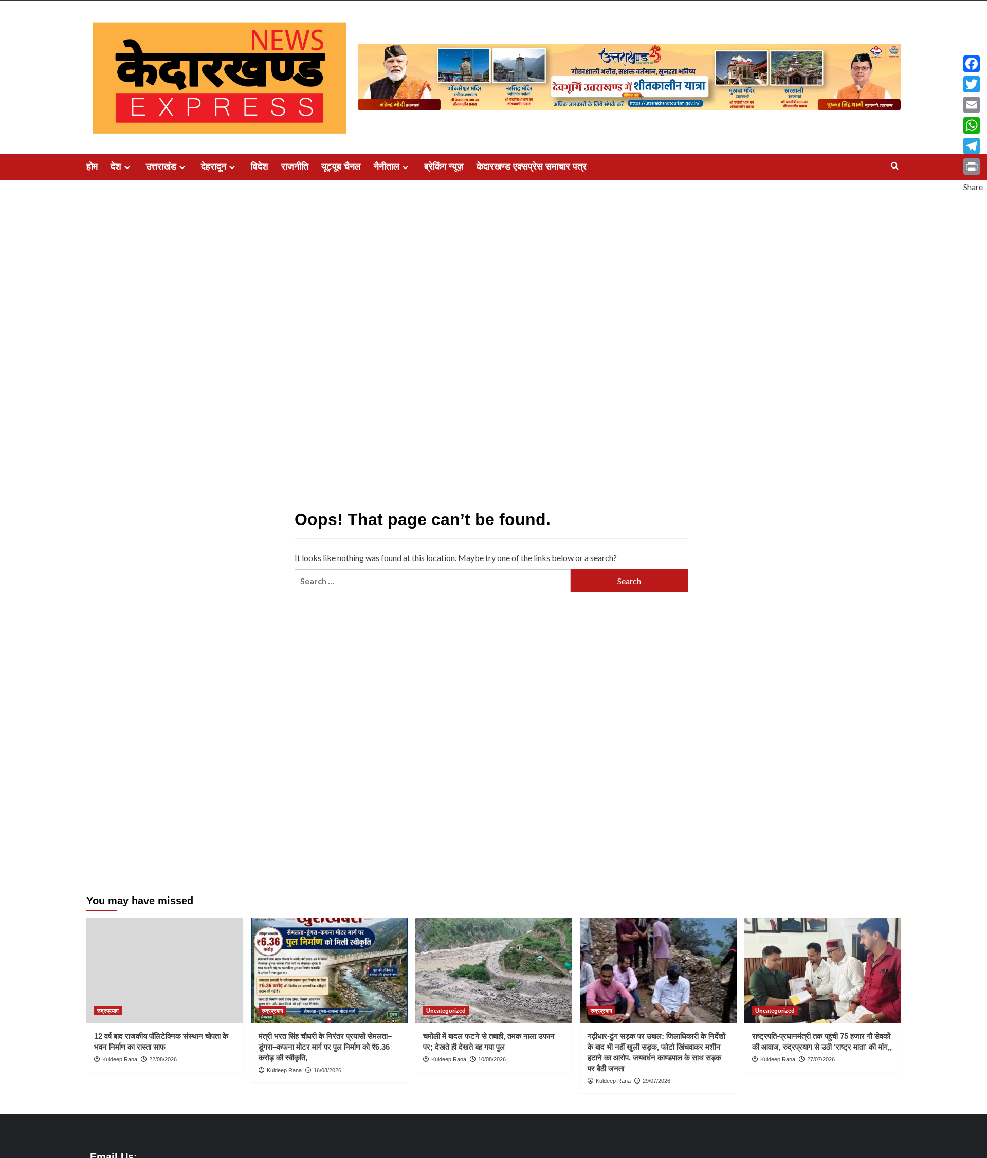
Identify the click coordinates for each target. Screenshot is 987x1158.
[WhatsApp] (973, 125)
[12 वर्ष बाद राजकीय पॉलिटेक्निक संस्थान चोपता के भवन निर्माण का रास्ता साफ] (164, 970)
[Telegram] (973, 146)
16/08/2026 (327, 1070)
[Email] (973, 105)
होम (92, 166)
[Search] (894, 166)
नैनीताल (386, 166)
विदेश (259, 166)
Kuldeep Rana (119, 1059)
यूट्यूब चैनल (341, 166)
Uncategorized (446, 1010)
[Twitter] (973, 84)
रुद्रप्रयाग (108, 1010)
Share (973, 187)
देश (116, 166)
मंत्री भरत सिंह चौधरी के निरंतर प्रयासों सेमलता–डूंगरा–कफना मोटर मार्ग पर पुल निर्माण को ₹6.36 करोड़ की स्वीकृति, (325, 1047)
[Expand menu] (127, 167)
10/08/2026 (492, 1059)
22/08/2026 (163, 1059)
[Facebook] (973, 63)
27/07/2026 (821, 1059)
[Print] (973, 166)
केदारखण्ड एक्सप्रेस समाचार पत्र (532, 166)
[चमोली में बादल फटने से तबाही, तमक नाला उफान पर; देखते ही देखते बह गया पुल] (493, 970)
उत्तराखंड (161, 166)
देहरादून (213, 166)
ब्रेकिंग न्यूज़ (444, 166)
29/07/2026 (656, 1081)
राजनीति (294, 166)
